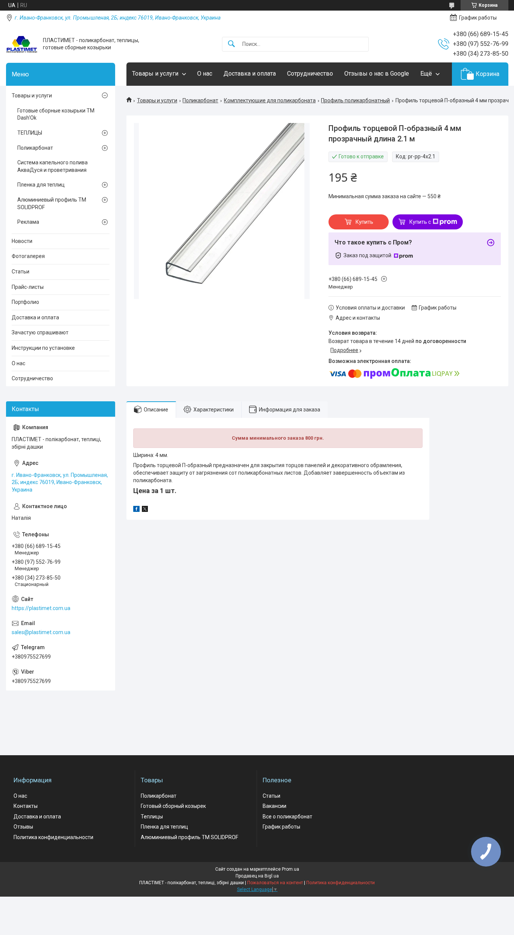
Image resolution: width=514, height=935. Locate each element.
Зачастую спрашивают (40, 332)
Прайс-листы (28, 287)
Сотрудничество (310, 73)
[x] (145, 510)
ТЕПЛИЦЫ (29, 133)
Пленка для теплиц (41, 185)
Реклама (28, 222)
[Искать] (231, 44)
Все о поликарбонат (287, 817)
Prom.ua (290, 869)
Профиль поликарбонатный (355, 100)
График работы (281, 827)
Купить (364, 222)
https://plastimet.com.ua (41, 608)
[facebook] (136, 510)
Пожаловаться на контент (275, 882)
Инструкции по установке (43, 348)
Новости (22, 241)
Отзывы (23, 827)
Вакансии (274, 806)
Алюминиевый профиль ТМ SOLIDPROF (51, 203)
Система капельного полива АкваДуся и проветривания (52, 166)
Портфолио (25, 302)
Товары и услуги (155, 73)
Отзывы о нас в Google (376, 73)
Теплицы (152, 817)
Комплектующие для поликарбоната (270, 100)
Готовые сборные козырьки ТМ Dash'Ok (55, 114)
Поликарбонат (200, 100)
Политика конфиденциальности (53, 837)
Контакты (26, 806)
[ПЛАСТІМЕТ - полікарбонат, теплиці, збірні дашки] (21, 44)
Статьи (20, 272)
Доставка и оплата (250, 73)
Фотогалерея (28, 256)
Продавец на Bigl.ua (257, 876)
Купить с (420, 222)
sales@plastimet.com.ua (41, 632)
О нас (204, 73)
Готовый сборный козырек (173, 806)
